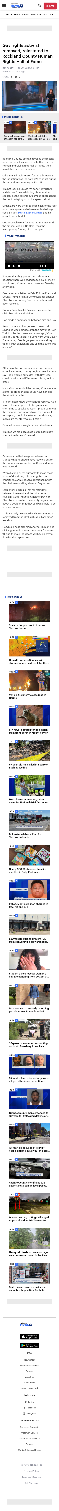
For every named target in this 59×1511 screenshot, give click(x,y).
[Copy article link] (20, 77)
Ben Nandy (7, 68)
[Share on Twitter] (16, 77)
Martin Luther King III (30, 213)
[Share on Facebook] (12, 77)
